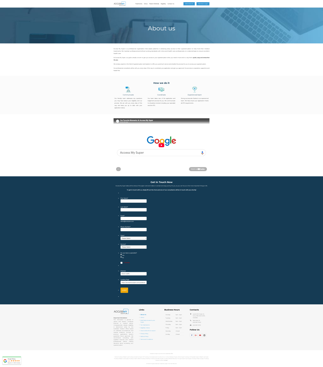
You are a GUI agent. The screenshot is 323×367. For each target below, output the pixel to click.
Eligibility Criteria (145, 327)
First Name (124, 198)
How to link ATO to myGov (148, 330)
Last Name (124, 207)
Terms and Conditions (146, 339)
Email (123, 215)
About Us (143, 314)
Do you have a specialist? (129, 253)
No (123, 257)
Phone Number (126, 227)
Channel (123, 271)
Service (123, 244)
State (123, 235)
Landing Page (125, 279)
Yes (123, 255)
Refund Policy (144, 336)
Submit (124, 290)
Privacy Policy (144, 333)
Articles (165, 360)
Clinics (142, 317)
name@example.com (127, 221)
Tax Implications (145, 325)
